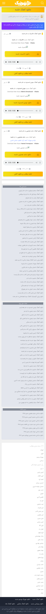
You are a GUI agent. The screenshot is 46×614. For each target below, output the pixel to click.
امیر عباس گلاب (39, 511)
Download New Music (18, 43)
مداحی (41, 461)
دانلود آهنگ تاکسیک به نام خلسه (31, 34)
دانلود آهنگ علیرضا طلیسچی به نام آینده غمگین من (29, 391)
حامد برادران (40, 564)
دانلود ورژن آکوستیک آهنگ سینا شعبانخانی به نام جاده (28, 297)
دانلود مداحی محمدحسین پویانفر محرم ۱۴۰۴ (31, 435)
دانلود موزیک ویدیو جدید (22, 599)
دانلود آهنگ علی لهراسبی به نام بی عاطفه (32, 388)
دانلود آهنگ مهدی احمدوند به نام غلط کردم (31, 307)
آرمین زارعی (40, 472)
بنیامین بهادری (39, 543)
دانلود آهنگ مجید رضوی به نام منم (33, 311)
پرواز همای (40, 557)
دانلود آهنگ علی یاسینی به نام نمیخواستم (31, 348)
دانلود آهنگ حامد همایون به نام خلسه (30, 131)
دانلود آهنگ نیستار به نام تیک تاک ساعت (31, 282)
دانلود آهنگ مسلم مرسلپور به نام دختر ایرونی (31, 191)
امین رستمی (40, 522)
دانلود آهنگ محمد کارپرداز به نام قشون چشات (30, 245)
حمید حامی (40, 582)
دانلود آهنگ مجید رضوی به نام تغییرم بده (31, 395)
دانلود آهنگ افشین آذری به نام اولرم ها (32, 249)
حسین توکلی (40, 579)
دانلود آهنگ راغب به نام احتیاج (34, 198)
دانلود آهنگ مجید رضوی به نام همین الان (31, 326)
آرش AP (41, 525)
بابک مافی (40, 540)
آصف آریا (41, 479)
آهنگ (17, 68)
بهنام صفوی (40, 550)
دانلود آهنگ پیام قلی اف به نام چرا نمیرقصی (31, 194)
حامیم (41, 572)
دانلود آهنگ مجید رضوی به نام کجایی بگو (31, 318)
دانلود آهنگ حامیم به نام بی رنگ (34, 384)
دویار (42, 593)
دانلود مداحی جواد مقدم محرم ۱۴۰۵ (33, 432)
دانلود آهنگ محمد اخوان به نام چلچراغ (32, 289)
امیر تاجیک (40, 508)
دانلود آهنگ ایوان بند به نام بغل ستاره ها (31, 234)
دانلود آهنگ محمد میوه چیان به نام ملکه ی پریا (30, 209)
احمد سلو (41, 490)
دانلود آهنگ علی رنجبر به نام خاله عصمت (32, 242)
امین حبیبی (40, 518)
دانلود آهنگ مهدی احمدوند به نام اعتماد (32, 351)
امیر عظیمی (40, 515)
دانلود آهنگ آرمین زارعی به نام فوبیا (33, 333)
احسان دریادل (39, 483)
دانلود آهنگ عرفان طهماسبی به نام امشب (31, 344)
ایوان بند (41, 529)
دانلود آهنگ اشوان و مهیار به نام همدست (31, 359)
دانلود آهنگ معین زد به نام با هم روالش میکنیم (30, 399)
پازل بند (41, 554)
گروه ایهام (40, 533)
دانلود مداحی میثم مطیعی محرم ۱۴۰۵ (33, 413)
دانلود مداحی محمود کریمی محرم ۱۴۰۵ (32, 417)
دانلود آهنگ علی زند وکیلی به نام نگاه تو (32, 377)
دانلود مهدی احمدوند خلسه (22, 102)
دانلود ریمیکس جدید (37, 604)
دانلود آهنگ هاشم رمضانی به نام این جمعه (31, 271)
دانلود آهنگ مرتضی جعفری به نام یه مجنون (31, 202)
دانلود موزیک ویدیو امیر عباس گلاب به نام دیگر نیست (28, 275)
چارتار (42, 561)
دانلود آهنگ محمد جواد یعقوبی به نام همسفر (30, 220)
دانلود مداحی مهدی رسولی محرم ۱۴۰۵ (32, 428)
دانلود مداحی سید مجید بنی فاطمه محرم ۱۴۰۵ (30, 424)
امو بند (41, 501)
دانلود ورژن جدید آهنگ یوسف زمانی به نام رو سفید (29, 260)
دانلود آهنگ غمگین (23, 604)
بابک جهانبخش (39, 536)
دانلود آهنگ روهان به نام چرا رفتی (33, 212)
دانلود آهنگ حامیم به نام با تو (35, 278)
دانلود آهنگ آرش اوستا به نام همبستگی (32, 286)
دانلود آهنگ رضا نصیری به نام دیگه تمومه (31, 223)
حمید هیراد (40, 589)
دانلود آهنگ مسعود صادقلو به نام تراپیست (31, 373)
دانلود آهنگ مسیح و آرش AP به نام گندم (31, 329)
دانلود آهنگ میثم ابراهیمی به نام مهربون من (31, 402)
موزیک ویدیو (40, 457)
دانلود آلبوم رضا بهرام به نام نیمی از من (32, 362)
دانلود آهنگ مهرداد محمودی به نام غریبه (32, 264)
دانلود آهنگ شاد (10, 604)
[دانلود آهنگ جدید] (23, 3)
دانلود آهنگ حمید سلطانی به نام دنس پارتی (31, 231)
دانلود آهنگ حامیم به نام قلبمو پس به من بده (30, 370)
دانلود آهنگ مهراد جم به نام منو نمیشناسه (31, 340)
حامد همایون (40, 568)
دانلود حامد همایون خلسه (22, 154)
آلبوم (42, 454)
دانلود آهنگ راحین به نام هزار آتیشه (33, 227)
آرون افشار (40, 476)
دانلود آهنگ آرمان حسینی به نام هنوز (32, 238)
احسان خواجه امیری (38, 486)
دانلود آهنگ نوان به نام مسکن (34, 322)
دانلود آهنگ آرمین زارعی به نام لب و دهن (31, 355)
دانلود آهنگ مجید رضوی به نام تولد (33, 366)
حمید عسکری (39, 586)
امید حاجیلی (40, 504)
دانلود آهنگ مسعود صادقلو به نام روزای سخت (30, 337)
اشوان (41, 494)
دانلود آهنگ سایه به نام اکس (35, 216)
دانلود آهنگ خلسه (23, 9)
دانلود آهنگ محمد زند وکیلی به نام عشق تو (31, 253)
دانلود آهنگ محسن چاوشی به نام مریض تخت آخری (28, 381)
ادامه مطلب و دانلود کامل (23, 73)
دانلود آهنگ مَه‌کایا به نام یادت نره (34, 205)
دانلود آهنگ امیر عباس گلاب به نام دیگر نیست (30, 293)
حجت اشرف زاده (39, 575)
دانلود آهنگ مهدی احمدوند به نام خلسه (29, 82)
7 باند (41, 469)
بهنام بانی (40, 547)
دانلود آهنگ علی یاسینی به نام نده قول (32, 315)
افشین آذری (40, 497)
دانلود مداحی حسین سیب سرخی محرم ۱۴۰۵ (31, 421)
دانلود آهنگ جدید (29, 40)
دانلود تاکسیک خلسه (22, 54)
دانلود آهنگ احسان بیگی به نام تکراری (32, 267)
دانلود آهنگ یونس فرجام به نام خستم (32, 256)
